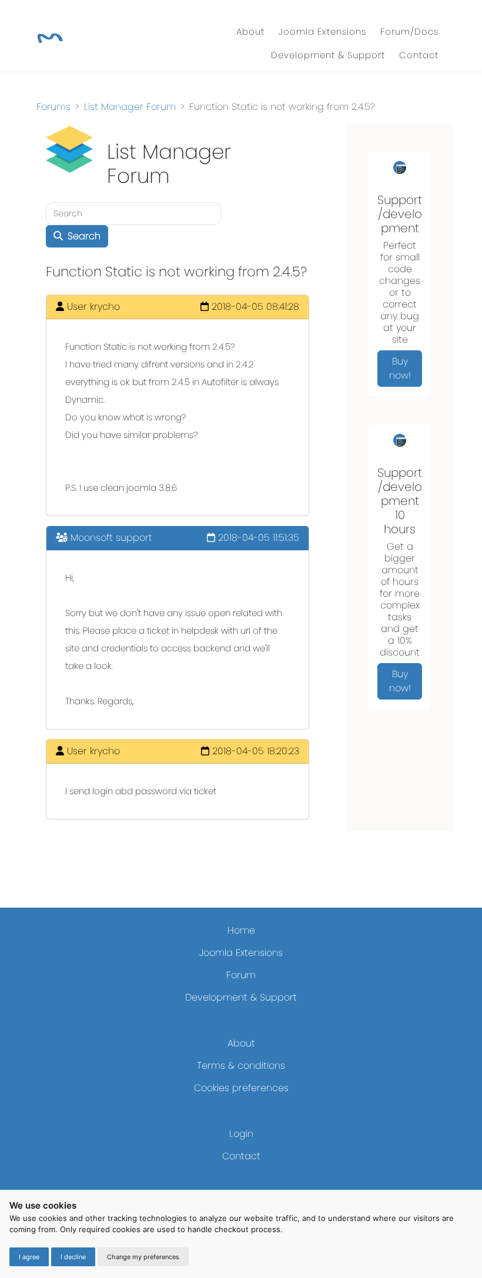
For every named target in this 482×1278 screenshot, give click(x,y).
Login (241, 1133)
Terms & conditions (241, 1065)
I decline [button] (73, 1257)
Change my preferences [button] (143, 1257)
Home (241, 930)
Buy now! (400, 368)
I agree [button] (29, 1257)
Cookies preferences (241, 1088)
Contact (419, 55)
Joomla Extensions (322, 31)
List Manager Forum (130, 106)
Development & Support (328, 55)
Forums (53, 106)
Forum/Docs (409, 31)
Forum (241, 975)
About (250, 31)
